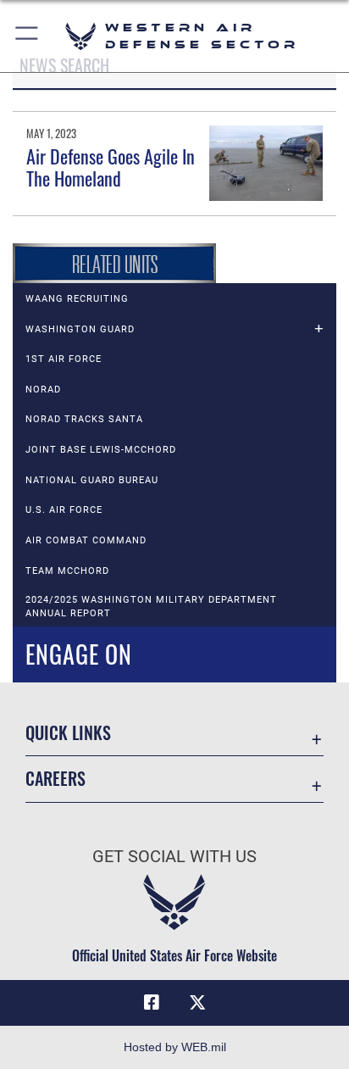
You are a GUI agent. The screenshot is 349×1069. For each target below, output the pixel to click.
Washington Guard (80, 329)
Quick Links (68, 733)
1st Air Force (63, 359)
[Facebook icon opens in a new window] (151, 1003)
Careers (55, 778)
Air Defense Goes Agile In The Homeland (110, 167)
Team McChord (67, 570)
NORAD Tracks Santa (84, 419)
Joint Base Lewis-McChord (100, 449)
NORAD (43, 389)
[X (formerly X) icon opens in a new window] (197, 1003)
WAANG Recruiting (77, 298)
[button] (27, 36)
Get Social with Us (174, 856)
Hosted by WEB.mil (175, 1047)
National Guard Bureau (91, 480)
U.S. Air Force (63, 509)
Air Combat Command (86, 540)
